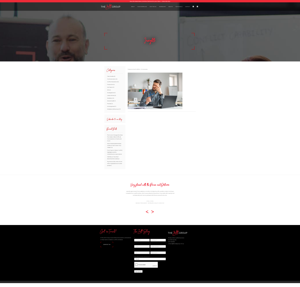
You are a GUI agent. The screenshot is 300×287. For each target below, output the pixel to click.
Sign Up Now (138, 271)
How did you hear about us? (142, 256)
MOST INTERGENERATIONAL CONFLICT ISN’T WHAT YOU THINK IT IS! (114, 145)
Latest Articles (110, 95)
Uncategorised (111, 106)
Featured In (110, 84)
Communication (111, 79)
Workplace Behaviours (113, 109)
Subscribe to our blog (114, 120)
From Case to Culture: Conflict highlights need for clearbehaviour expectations (114, 152)
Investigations (110, 92)
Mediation (109, 98)
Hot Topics (109, 87)
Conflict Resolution (112, 81)
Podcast (109, 103)
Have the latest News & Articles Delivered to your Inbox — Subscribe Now (150, 1)
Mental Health (110, 100)
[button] (147, 211)
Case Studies (110, 76)
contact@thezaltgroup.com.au (176, 243)
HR (108, 90)
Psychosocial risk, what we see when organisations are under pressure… (114, 163)
